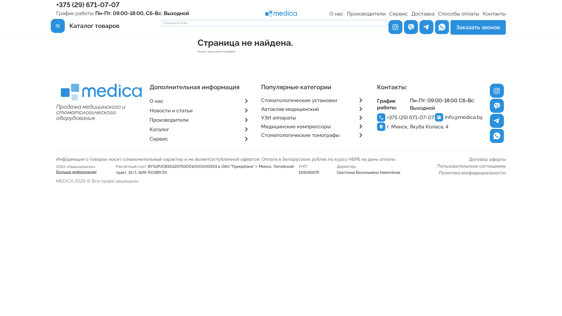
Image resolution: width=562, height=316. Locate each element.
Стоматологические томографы (300, 135)
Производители (366, 14)
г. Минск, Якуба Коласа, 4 (417, 127)
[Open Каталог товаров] (58, 25)
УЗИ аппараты (278, 118)
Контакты (494, 14)
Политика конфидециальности (472, 172)
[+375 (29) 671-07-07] (381, 117)
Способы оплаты (458, 14)
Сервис (398, 14)
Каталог (159, 129)
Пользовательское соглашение (471, 166)
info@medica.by (464, 117)
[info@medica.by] (439, 117)
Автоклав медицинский (290, 109)
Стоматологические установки (299, 100)
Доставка (423, 14)
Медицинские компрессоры (296, 126)
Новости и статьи (171, 111)
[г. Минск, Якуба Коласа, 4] (381, 127)
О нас (336, 14)
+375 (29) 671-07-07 (88, 5)
